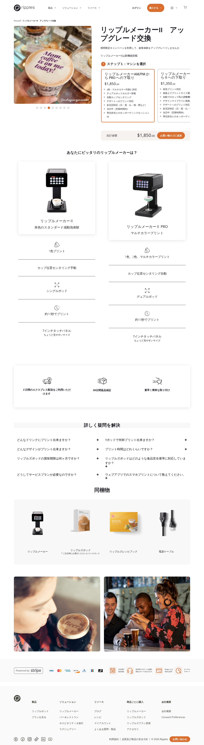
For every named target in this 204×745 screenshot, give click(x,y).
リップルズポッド (136, 717)
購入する (153, 7)
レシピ (97, 717)
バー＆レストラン (69, 717)
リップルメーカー (69, 711)
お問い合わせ (180, 739)
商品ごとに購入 (135, 702)
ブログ (97, 711)
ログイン (136, 7)
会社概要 (166, 702)
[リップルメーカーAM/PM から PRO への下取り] (128, 95)
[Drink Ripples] (24, 7)
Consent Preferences (173, 717)
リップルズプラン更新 (139, 723)
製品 (50, 7)
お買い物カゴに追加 (171, 135)
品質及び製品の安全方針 (135, 739)
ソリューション (70, 7)
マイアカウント (102, 723)
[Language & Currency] (174, 8)
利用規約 (114, 739)
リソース (92, 7)
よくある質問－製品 (105, 729)
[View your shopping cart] (185, 8)
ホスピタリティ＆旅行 (71, 723)
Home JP (17, 20)
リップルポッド (40, 711)
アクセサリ (133, 729)
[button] (16, 739)
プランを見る (39, 717)
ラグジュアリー (67, 729)
